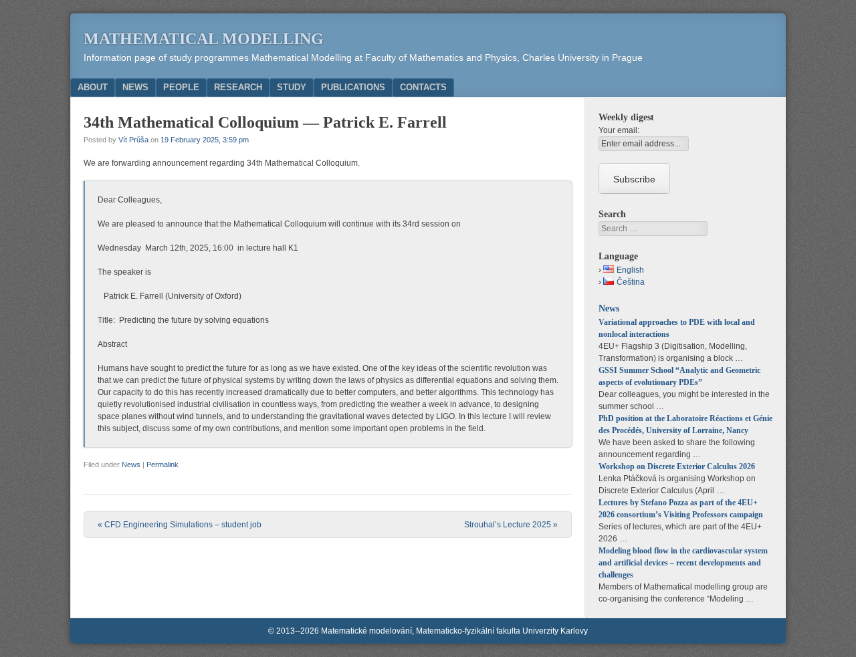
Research (238, 87)
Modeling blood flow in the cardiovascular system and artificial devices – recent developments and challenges (683, 562)
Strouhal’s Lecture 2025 (511, 524)
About (93, 87)
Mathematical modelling (204, 38)
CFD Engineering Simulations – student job (179, 524)
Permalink (162, 465)
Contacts (423, 87)
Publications (353, 87)
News (135, 87)
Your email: (619, 130)
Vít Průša (133, 140)
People (181, 87)
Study (291, 87)
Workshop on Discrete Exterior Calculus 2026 (677, 466)
